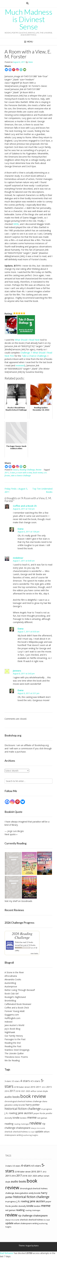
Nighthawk (10, 1032)
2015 (49, 1086)
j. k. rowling (11, 1113)
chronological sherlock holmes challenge (23, 1101)
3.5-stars (16, 1081)
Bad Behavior (6, 1253)
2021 (23, 1091)
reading (9, 1123)
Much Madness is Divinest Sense (28, 19)
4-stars (25, 1081)
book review (38, 472)
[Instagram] (17, 69)
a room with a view (24, 472)
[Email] (24, 69)
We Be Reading (12, 1060)
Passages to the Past (15, 1039)
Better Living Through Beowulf (20, 990)
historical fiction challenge (23, 1109)
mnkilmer (18, 557)
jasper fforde (39, 1113)
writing (20, 1135)
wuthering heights (30, 1135)
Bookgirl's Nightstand (15, 997)
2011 (7, 472)
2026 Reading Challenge (22, 935)
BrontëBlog (10, 1000)
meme (32, 1117)
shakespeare (23, 1128)
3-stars (8, 1081)
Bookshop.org (42, 745)
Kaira (36, 1245)
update (39, 1131)
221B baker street (22, 1087)
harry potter (33, 1104)
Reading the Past (13, 1046)
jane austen (25, 1113)
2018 (18, 1091)
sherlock (8, 1131)
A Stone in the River (14, 972)
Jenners (17, 670)
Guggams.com (12, 1014)
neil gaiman (42, 1118)
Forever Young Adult (15, 1011)
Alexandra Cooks (13, 979)
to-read (31, 1132)
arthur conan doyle (39, 1091)
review (35, 1123)
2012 (44, 1087)
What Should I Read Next (27, 339)
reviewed (20, 365)
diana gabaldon (21, 1193)
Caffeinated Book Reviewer (18, 1004)
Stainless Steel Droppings (17, 1049)
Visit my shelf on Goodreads (18, 901)
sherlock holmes (20, 1131)
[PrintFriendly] (20, 69)
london (23, 1118)
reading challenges (21, 1124)
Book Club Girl (12, 993)
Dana (30, 62)
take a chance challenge (21, 475)
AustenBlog (10, 982)
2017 (12, 1091)
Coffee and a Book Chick (17, 1007)
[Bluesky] (6, 69)
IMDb (16, 224)
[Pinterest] (13, 69)
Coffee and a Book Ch (25, 505)
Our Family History (14, 1035)
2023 (28, 1091)
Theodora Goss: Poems (16, 1056)
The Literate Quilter (14, 1053)
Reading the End (13, 1042)
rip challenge (25, 1215)
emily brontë (19, 1104)
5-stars (12, 472)
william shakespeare (23, 1223)
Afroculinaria (11, 975)
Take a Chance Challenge (34, 355)
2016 (7, 1091)
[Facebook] (10, 69)
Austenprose (11, 986)
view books (34, 953)
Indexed (8, 1021)
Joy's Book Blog (12, 1028)
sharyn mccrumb (38, 1128)
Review (38, 469)
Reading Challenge (27, 469)
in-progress (46, 1109)
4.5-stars (35, 1081)
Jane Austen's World (14, 1025)
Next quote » (11, 834)
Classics (15, 469)
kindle (16, 1117)
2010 (32, 1086)
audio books (12, 1097)
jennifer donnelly (18, 1206)
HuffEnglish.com (12, 1018)
